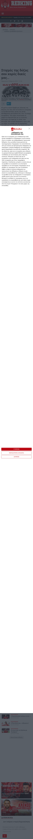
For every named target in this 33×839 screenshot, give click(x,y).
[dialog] (16, 419)
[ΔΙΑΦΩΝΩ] (29, 129)
